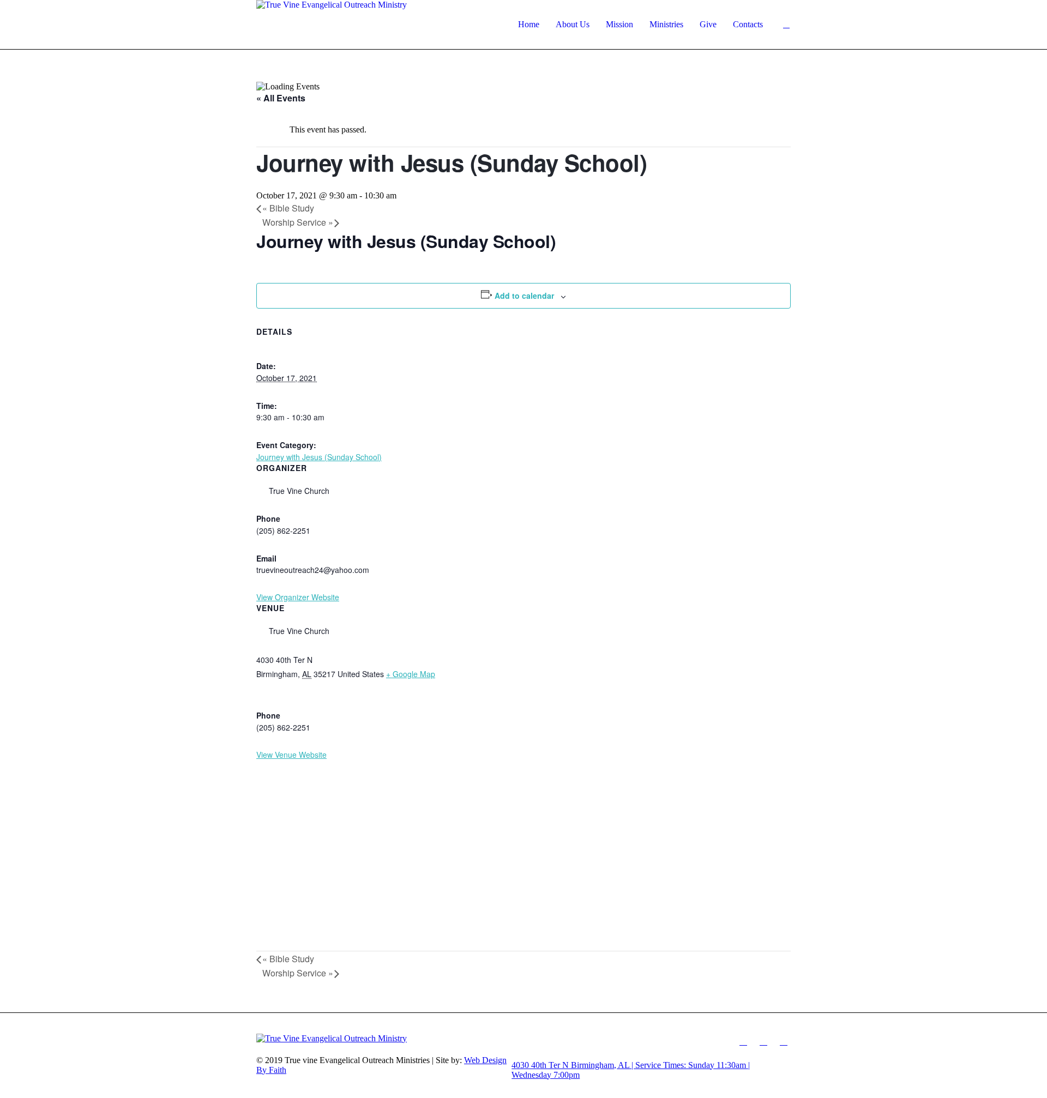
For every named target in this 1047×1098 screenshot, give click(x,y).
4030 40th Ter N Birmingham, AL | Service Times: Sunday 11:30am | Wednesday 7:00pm (631, 1069)
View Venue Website (291, 754)
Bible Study (288, 208)
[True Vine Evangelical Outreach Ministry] (384, 1038)
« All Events (280, 98)
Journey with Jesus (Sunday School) (319, 456)
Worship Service (297, 222)
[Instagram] (763, 1041)
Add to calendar (524, 295)
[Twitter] (784, 1041)
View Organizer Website (297, 597)
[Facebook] (743, 1041)
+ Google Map (410, 673)
